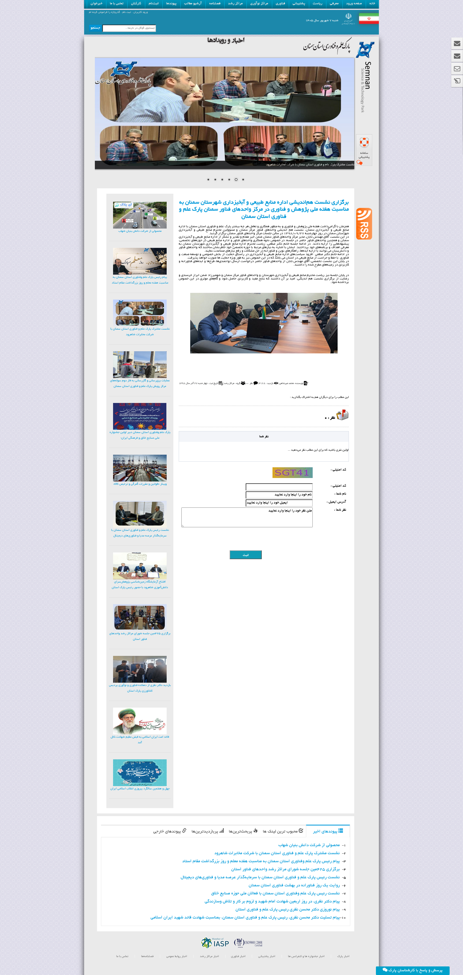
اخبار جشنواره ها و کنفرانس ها (305, 956)
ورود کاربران (140, 12)
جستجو (95, 28)
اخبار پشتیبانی (266, 956)
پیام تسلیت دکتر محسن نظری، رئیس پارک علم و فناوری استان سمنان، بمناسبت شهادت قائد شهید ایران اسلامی (245, 918)
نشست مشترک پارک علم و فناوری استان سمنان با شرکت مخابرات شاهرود (277, 853)
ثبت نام (126, 12)
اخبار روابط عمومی (176, 956)
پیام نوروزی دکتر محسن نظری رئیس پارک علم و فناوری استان (288, 909)
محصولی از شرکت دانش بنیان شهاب (309, 845)
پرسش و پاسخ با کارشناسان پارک (415, 970)
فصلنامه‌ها (147, 956)
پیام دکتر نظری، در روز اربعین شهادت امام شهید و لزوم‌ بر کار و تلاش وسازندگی (272, 901)
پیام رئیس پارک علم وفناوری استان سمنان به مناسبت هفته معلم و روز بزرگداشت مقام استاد (261, 861)
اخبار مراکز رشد (209, 956)
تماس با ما (122, 956)
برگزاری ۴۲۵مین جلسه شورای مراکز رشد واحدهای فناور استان (285, 869)
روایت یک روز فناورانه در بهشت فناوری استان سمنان (294, 885)
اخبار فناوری (238, 956)
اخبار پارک (343, 956)
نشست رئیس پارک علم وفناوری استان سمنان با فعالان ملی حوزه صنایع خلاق (275, 893)
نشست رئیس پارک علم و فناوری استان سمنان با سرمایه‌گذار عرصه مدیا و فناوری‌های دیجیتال (260, 877)
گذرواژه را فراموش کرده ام (104, 12)
